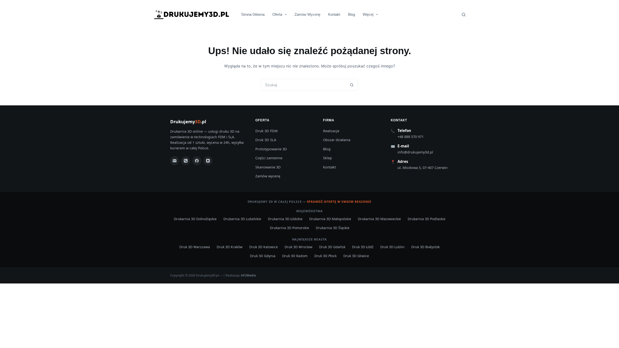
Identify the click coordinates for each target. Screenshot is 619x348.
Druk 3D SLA (265, 140)
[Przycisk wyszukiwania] (352, 85)
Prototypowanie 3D (271, 149)
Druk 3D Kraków (230, 247)
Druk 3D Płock (325, 256)
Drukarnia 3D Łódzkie (285, 219)
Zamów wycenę (267, 176)
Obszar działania (336, 140)
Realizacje (331, 131)
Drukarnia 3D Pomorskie (289, 227)
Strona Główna (253, 14)
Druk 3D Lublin (392, 247)
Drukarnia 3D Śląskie (332, 227)
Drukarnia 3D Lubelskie (242, 219)
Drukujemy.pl (188, 121)
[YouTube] (208, 160)
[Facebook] (196, 160)
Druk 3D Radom (295, 256)
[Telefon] (185, 160)
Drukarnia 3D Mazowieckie (379, 219)
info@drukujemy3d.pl (415, 152)
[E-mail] (174, 160)
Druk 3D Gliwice (356, 256)
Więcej (368, 14)
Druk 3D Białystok (425, 247)
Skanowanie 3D (268, 167)
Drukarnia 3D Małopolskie (330, 219)
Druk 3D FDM (266, 131)
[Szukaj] (463, 14)
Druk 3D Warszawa (194, 247)
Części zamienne (268, 158)
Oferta (277, 14)
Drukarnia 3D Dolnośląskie (195, 219)
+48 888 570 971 (411, 136)
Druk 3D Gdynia (262, 256)
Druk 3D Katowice (263, 247)
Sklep (327, 158)
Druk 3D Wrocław (298, 247)
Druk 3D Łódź (363, 247)
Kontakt (334, 14)
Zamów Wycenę (307, 14)
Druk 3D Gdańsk (332, 247)
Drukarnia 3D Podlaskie (426, 219)
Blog (351, 14)
